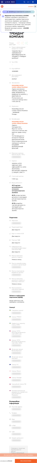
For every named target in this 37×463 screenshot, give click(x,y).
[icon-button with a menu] (35, 6)
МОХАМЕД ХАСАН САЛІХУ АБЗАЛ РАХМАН (20, 86)
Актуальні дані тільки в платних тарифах (18, 455)
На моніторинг (26, 461)
